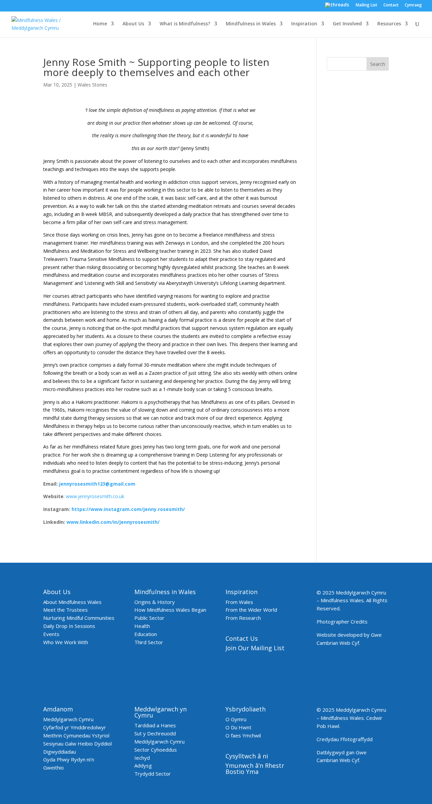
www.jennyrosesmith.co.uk (95, 496)
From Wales (239, 602)
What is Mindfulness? (185, 24)
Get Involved (347, 24)
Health (142, 626)
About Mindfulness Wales (72, 602)
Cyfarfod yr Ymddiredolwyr (74, 727)
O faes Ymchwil (243, 735)
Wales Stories (92, 84)
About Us (133, 24)
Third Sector (148, 642)
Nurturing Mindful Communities (78, 617)
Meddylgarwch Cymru (68, 719)
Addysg (143, 765)
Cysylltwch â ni (246, 756)
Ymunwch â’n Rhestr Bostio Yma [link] (254, 768)
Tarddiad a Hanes (155, 725)
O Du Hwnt (238, 727)
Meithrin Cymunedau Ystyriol (76, 735)
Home (100, 24)
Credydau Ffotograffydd (345, 739)
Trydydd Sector (152, 773)
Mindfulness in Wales (251, 24)
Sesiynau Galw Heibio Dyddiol (77, 743)
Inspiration (304, 24)
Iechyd (142, 757)
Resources (389, 24)
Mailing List (366, 5)
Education (145, 634)
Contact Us (241, 638)
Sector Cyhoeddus (155, 749)
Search (377, 64)
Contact (391, 5)
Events (51, 634)
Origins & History (154, 602)
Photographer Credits (342, 621)
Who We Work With (65, 642)
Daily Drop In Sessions (69, 626)
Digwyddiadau (59, 751)
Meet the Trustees (65, 609)
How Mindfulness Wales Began (170, 609)
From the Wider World (251, 609)
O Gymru (235, 719)
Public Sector (149, 617)
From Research (243, 617)
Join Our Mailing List (255, 648)
